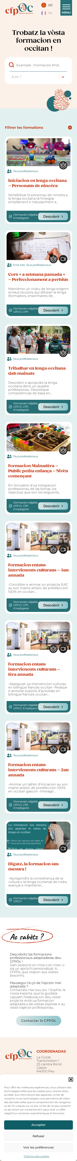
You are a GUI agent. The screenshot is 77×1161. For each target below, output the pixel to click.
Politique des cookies (36, 1156)
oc (50, 5)
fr (50, 13)
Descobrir (51, 216)
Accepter (38, 1125)
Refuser (39, 1136)
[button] (71, 1079)
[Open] (66, 7)
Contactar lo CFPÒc (38, 1020)
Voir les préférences (38, 1147)
